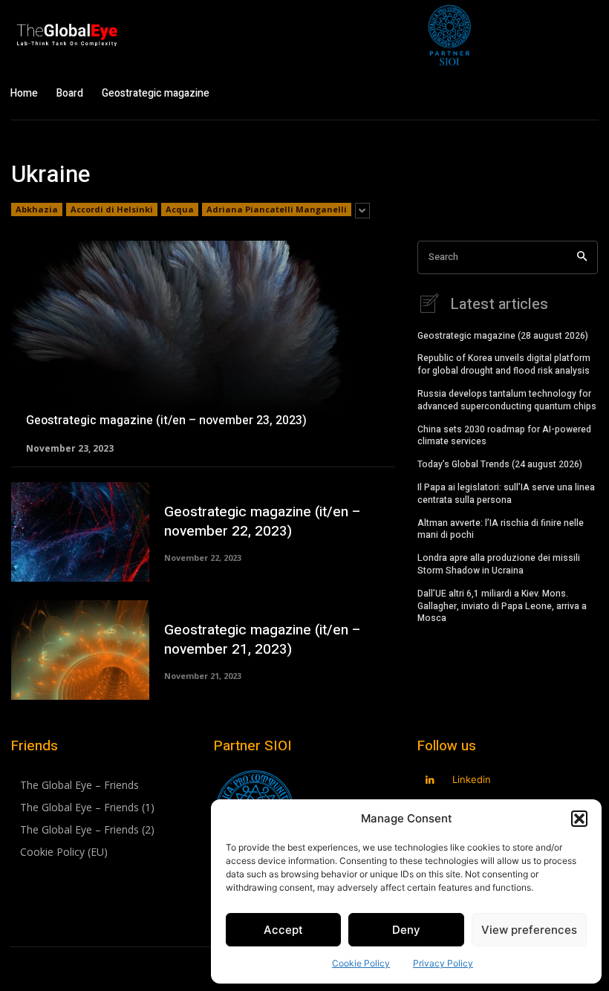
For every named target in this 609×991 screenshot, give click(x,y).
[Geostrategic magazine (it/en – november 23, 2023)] (203, 346)
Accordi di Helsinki (112, 209)
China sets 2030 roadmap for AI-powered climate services (504, 436)
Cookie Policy (361, 963)
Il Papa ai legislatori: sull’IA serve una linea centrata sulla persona (506, 494)
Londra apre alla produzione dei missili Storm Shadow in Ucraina (498, 564)
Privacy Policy (443, 963)
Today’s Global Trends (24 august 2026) (499, 464)
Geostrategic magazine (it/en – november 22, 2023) (262, 521)
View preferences (529, 930)
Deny (406, 930)
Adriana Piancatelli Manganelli (276, 209)
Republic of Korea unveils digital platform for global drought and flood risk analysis (503, 364)
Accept (283, 930)
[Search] (582, 257)
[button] (579, 818)
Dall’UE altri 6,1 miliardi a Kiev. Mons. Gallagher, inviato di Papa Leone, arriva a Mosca (502, 606)
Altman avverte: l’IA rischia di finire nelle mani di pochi (500, 529)
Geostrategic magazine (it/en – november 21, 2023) (262, 640)
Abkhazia (37, 209)
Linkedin (471, 779)
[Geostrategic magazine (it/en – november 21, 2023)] (80, 650)
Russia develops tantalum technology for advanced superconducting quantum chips (506, 400)
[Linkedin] (430, 780)
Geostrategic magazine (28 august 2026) (502, 335)
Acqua (180, 209)
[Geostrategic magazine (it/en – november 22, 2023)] (80, 532)
